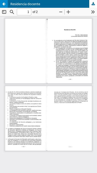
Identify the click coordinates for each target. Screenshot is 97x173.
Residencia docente (25, 4)
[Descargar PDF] (93, 4)
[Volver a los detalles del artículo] (4, 4)
